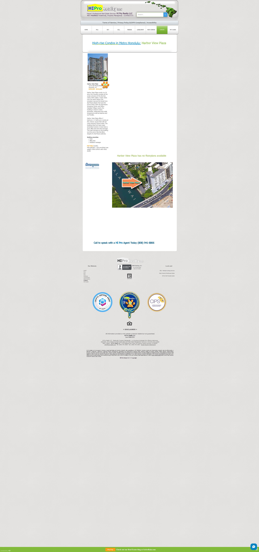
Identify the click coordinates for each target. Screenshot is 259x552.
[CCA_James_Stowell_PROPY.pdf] (102, 302)
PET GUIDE (86, 282)
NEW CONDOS (87, 279)
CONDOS (86, 280)
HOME (85, 270)
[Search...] (165, 14)
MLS (85, 272)
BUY (85, 273)
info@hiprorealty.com (110, 344)
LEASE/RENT (87, 277)
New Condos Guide (156, 355)
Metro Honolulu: (129, 43)
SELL (85, 274)
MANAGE (86, 276)
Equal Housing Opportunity (148, 344)
